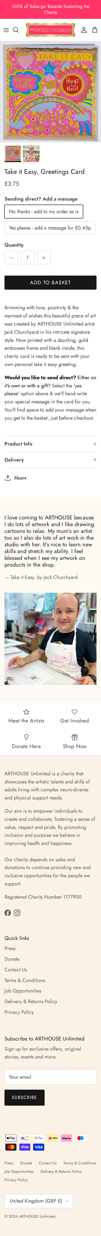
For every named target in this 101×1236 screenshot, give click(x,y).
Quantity (14, 245)
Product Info (18, 443)
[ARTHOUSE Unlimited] (50, 30)
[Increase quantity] (43, 257)
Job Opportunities (22, 990)
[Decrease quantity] (11, 257)
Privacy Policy (19, 1012)
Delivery (14, 459)
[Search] (18, 30)
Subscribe (24, 1097)
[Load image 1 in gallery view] (50, 91)
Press (9, 948)
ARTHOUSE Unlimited (37, 1216)
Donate (11, 959)
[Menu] (6, 30)
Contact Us (15, 969)
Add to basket (50, 282)
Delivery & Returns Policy (30, 1001)
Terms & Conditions (24, 980)
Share (20, 478)
